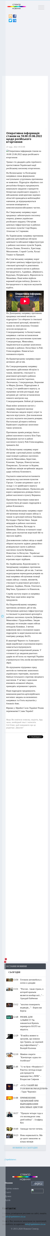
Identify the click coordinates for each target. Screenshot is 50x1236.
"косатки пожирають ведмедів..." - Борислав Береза (31, 1007)
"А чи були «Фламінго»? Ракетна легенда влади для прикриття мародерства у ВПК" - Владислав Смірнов (31, 1072)
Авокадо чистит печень (31, 1129)
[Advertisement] (25, 48)
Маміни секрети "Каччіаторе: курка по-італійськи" (31, 1057)
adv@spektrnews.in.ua (15, 1216)
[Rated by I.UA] (37, 1191)
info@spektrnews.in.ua (35, 1224)
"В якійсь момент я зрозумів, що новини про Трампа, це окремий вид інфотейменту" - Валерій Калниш (31, 1041)
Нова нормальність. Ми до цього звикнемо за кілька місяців (31, 1138)
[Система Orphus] (37, 1183)
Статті (8, 1192)
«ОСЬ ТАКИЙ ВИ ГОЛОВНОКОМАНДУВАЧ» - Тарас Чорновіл (34, 1088)
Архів (7, 1200)
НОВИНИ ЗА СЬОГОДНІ (25, 1148)
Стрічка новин (12, 1188)
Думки (8, 1196)
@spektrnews (10, 1159)
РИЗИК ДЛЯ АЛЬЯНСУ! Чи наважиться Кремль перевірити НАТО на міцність (30, 1023)
